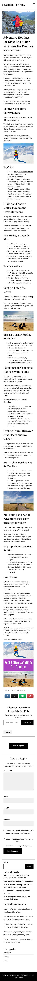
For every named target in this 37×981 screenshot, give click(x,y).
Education (7, 952)
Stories (6, 956)
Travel (8, 732)
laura (5, 909)
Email (6, 808)
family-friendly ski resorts (23, 172)
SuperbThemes (18, 978)
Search (5, 862)
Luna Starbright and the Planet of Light (18, 881)
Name (6, 796)
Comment (7, 771)
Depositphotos (19, 690)
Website (6, 819)
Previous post (18, 746)
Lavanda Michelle (9, 916)
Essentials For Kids (13, 4)
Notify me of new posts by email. (19, 846)
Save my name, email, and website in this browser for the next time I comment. (19, 832)
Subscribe (27, 722)
